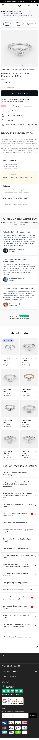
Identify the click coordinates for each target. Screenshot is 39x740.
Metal (3, 79)
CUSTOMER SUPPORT (10, 671)
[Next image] (22, 65)
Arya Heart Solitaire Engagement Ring (9, 360)
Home (3, 11)
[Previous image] (17, 65)
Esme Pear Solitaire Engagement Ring (28, 452)
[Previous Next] (10, 347)
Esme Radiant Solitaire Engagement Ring (9, 452)
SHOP (4, 656)
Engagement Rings (14, 11)
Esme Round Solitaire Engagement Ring (9, 390)
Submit (33, 716)
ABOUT (4, 661)
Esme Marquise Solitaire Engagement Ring (28, 360)
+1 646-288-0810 (30, 69)
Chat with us (15, 69)
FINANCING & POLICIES (11, 666)
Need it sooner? (24, 101)
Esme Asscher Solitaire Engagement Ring (28, 390)
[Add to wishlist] (16, 359)
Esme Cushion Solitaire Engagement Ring (9, 421)
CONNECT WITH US (9, 677)
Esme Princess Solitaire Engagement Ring (28, 421)
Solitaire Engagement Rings (12, 13)
